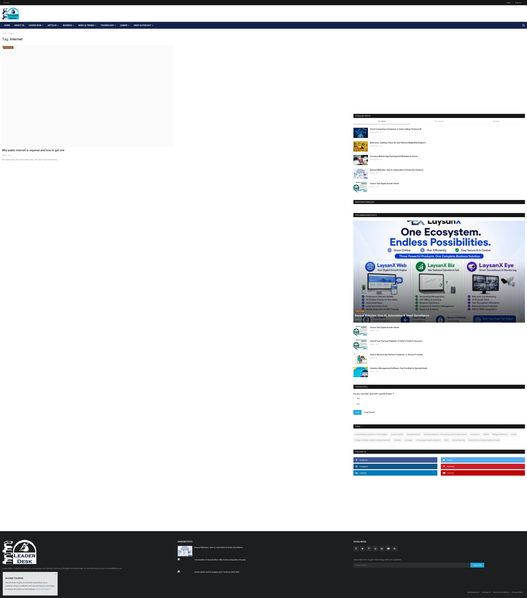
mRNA (486, 434)
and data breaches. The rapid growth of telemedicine (445, 434)
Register (518, 2)
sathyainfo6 (374, 132)
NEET (446, 440)
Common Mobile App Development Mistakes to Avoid (393, 156)
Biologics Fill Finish (500, 434)
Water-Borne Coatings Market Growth (484, 440)
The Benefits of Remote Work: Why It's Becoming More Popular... (220, 560)
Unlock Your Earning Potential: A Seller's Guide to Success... (397, 341)
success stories (397, 434)
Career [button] (124, 25)
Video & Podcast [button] (143, 25)
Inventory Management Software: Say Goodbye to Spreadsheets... (399, 368)
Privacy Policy (517, 592)
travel (513, 434)
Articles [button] (52, 25)
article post (475, 434)
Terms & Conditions (501, 592)
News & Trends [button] (86, 25)
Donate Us (486, 592)
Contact (6, 2)
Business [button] (68, 25)
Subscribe (477, 565)
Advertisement (473, 592)
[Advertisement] (475, 13)
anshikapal (374, 159)
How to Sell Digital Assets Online (384, 183)
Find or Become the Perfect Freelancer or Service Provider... (397, 355)
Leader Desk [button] (35, 25)
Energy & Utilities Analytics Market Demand (372, 440)
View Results (369, 412)
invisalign (408, 440)
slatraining (374, 146)
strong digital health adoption (428, 440)
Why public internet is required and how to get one (33, 150)
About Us (19, 25)
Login (509, 2)
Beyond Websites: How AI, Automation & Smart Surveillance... (397, 170)
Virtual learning (458, 440)
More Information (43, 589)
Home (7, 25)
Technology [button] (107, 25)
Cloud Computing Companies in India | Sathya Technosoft (395, 129)
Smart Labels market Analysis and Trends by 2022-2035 (216, 572)
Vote (357, 412)
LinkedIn (397, 440)
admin (4, 155)
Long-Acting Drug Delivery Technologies (371, 434)
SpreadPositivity (413, 434)
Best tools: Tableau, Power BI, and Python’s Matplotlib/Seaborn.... (399, 143)
